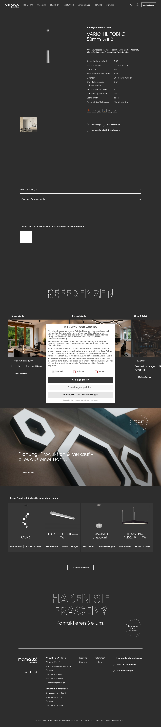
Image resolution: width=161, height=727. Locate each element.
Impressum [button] (94, 400)
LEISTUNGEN (69, 5)
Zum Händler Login (124, 670)
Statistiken (81, 371)
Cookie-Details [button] (68, 400)
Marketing (103, 371)
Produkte (83, 658)
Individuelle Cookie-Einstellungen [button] (80, 395)
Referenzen (100, 658)
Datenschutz (99, 720)
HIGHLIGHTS (28, 5)
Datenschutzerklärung (100, 361)
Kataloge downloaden (126, 664)
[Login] (138, 5)
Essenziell (59, 371)
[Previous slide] (15, 339)
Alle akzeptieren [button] (80, 380)
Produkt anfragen (34, 546)
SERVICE (98, 5)
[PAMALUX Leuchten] (11, 5)
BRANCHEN (54, 5)
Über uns (83, 662)
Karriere (98, 662)
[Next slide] (146, 339)
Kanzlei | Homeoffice (26, 366)
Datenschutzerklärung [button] (82, 400)
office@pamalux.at (56, 683)
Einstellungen (84, 363)
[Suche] (132, 5)
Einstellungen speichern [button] (80, 387)
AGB (108, 720)
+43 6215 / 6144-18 (55, 706)
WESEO (122, 720)
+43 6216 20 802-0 (54, 675)
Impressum (87, 720)
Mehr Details (16, 546)
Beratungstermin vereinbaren (129, 658)
